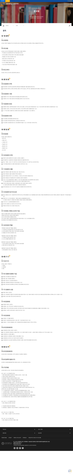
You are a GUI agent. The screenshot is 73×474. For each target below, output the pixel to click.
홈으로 (3, 25)
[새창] (14, 448)
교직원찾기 (10, 437)
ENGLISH (70, 1)
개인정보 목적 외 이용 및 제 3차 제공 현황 (34, 437)
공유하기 (69, 25)
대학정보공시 (25, 437)
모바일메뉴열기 (71, 4)
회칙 (17, 25)
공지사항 (2, 13)
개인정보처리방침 (4, 437)
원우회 (7, 25)
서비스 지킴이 (40, 429)
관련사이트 (4, 433)
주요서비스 (4, 429)
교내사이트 (40, 433)
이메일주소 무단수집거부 (17, 437)
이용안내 (70, 13)
